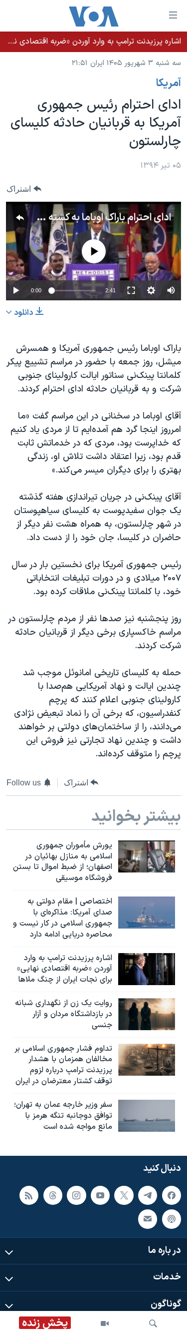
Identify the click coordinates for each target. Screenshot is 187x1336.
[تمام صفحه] (131, 290)
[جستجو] (153, 1323)
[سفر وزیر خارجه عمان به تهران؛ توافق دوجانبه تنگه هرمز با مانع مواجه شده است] (146, 1116)
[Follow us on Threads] (52, 1194)
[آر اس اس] (28, 1194)
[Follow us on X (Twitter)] (123, 1194)
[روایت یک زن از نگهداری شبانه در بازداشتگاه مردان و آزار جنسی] (146, 1014)
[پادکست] (171, 1218)
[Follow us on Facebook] (171, 1194)
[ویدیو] (105, 1323)
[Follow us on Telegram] (147, 1194)
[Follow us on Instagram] (76, 1194)
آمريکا (168, 84)
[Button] (23, 189)
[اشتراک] (147, 1218)
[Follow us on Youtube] (100, 1194)
